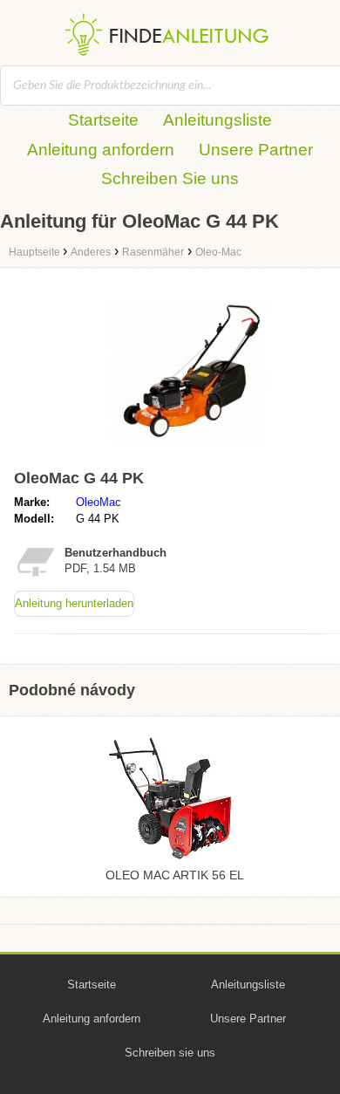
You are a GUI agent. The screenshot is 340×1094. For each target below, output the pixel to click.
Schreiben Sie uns (170, 178)
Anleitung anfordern (100, 149)
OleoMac (98, 502)
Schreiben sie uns (170, 1052)
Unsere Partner (256, 149)
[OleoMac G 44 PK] (187, 454)
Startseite (103, 120)
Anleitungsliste (217, 120)
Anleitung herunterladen (74, 603)
